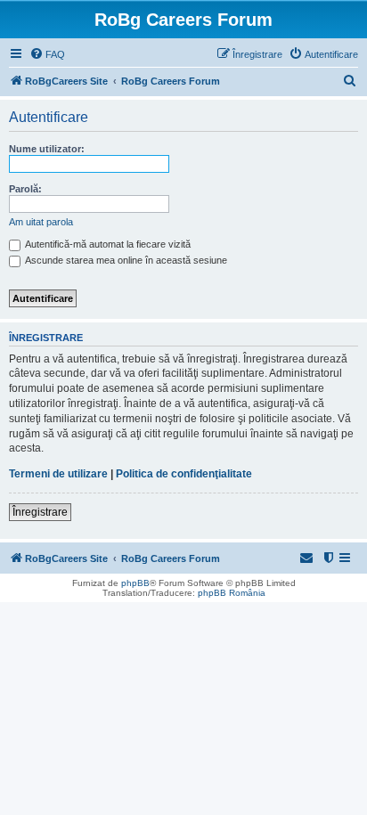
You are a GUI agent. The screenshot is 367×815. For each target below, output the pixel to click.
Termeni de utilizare (58, 474)
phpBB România (231, 593)
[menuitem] (47, 54)
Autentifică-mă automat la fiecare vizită (107, 244)
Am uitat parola (41, 221)
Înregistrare (40, 512)
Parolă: (25, 188)
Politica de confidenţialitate (184, 474)
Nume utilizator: (47, 148)
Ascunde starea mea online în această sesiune (125, 260)
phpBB (135, 583)
